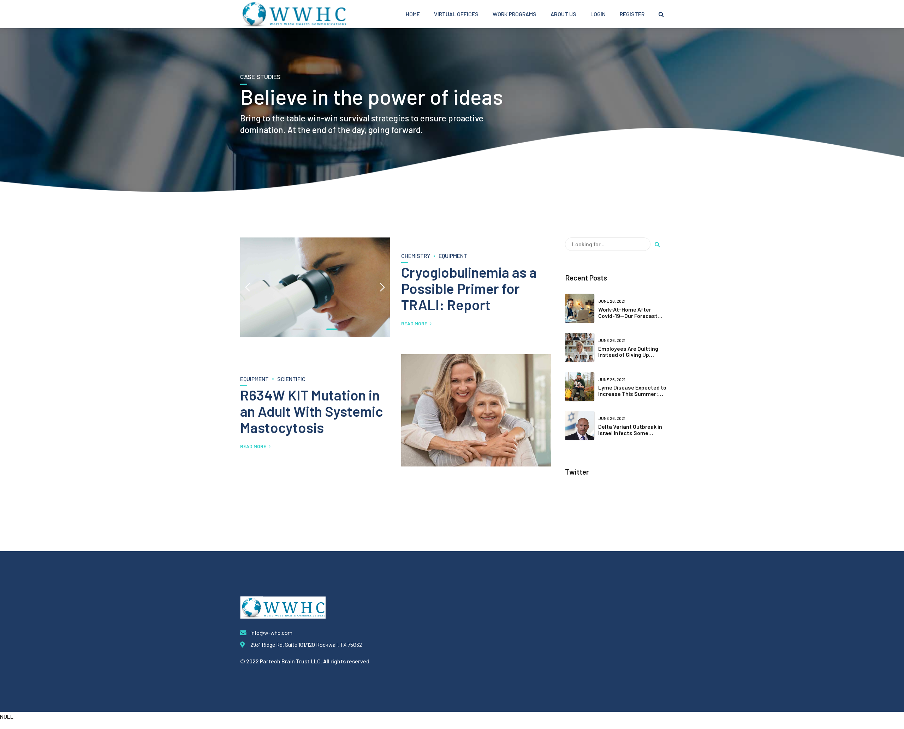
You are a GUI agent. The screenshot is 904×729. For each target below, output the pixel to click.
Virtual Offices (456, 14)
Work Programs (514, 14)
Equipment (453, 255)
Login (598, 14)
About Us (563, 14)
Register (632, 14)
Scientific (291, 378)
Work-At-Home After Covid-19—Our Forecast (628, 312)
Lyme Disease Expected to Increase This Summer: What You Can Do (632, 393)
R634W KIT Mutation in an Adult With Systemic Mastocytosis (311, 411)
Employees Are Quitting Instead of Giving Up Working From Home (628, 354)
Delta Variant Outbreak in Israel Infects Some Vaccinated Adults (630, 432)
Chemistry (415, 255)
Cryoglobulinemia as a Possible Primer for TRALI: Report (469, 288)
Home (413, 14)
